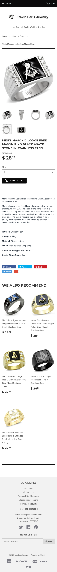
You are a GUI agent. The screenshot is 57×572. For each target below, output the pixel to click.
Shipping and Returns (28, 499)
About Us (28, 488)
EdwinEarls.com (21, 555)
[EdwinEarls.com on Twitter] (21, 527)
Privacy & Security (28, 503)
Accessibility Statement (28, 495)
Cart (52, 3)
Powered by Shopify (38, 555)
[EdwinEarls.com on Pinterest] (36, 527)
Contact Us (28, 492)
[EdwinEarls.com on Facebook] (28, 527)
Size (4, 167)
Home (4, 36)
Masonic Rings (18, 36)
